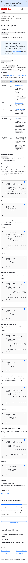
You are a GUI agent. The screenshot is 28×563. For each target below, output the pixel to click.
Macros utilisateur (19, 109)
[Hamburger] (25, 9)
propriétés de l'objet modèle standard (16, 75)
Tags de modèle (19, 103)
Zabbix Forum (19, 553)
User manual (4, 16)
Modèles (17, 118)
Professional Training (21, 550)
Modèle (18, 18)
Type (11, 81)
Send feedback (14, 522)
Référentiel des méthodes (7, 18)
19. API (11, 16)
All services (4, 553)
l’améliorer (13, 5)
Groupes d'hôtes (19, 85)
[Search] (22, 9)
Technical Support (5, 550)
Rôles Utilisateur (17, 51)
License (3, 560)
